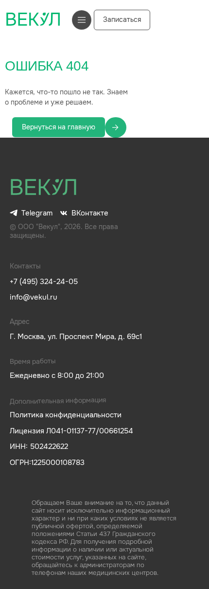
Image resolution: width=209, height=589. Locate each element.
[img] (44, 188)
